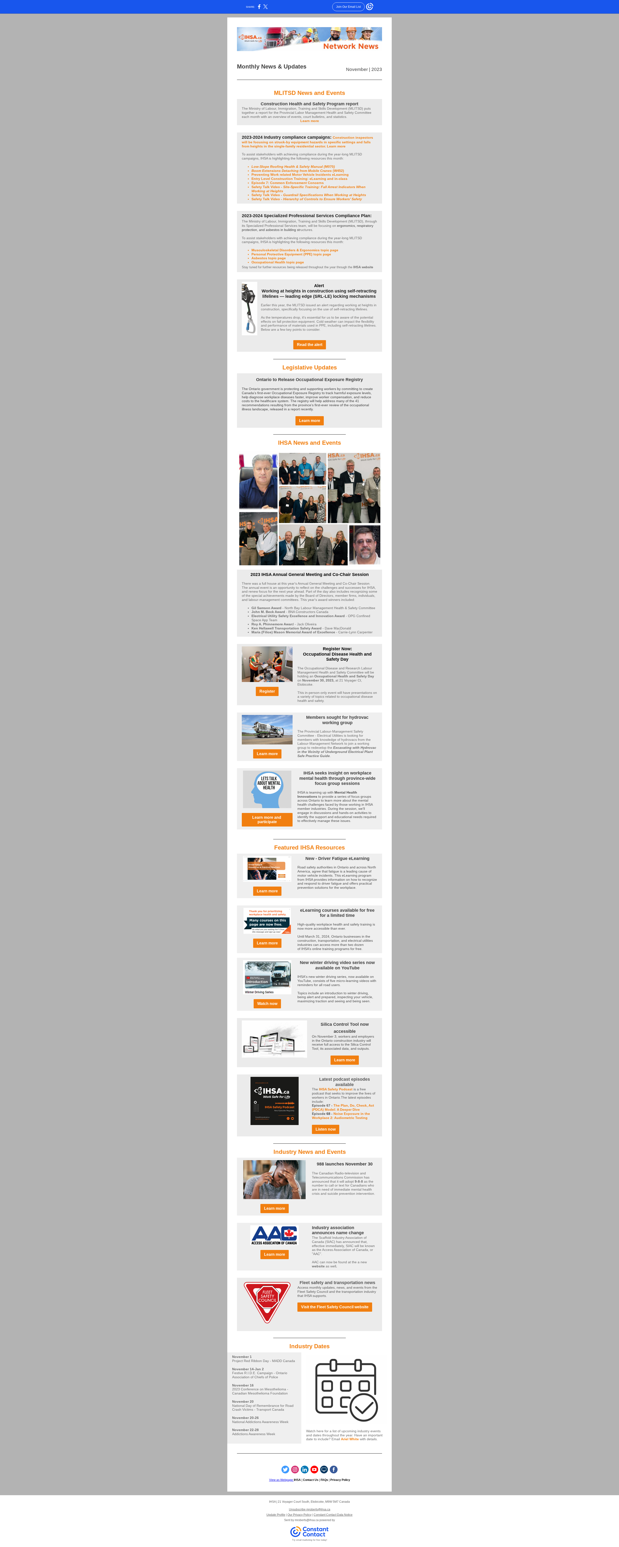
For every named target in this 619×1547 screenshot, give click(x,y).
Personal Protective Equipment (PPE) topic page (291, 254)
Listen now (326, 1129)
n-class (341, 179)
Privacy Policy (340, 1480)
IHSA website (363, 267)
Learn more (309, 121)
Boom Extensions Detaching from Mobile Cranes (291, 171)
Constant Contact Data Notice (333, 1514)
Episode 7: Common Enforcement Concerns (287, 183)
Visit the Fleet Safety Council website (334, 1307)
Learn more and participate (267, 819)
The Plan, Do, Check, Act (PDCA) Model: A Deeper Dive (343, 1107)
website (318, 1266)
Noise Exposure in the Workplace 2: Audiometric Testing (341, 1116)
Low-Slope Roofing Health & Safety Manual (287, 166)
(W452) (338, 171)
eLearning (318, 179)
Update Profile (275, 1514)
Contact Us (310, 1480)
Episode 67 (321, 1105)
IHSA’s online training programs (325, 949)
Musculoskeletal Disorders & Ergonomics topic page (294, 250)
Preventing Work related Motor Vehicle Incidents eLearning (300, 174)
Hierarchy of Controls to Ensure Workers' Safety (322, 199)
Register (267, 691)
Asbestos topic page (268, 258)
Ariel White (350, 1439)
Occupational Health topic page (277, 262)
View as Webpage (281, 1480)
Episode (319, 1114)
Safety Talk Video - (267, 187)
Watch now (267, 1004)
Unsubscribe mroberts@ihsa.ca (309, 1509)
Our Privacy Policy (299, 1514)
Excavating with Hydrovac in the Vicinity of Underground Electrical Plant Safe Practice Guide (336, 752)
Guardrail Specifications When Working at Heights (324, 195)
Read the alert (309, 345)
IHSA (297, 1480)
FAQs (324, 1480)
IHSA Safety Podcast (336, 1089)
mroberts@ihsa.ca (307, 1520)
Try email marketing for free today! (309, 1540)
